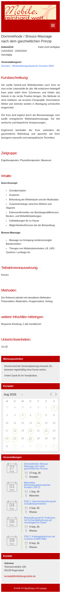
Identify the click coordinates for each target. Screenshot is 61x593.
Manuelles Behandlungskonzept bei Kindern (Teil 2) (37, 485)
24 (7, 438)
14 (38, 423)
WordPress (29, 588)
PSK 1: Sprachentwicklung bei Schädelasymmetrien (40, 502)
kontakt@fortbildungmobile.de (20, 576)
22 (46, 431)
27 (30, 439)
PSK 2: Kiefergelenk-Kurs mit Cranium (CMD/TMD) (39, 537)
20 (30, 431)
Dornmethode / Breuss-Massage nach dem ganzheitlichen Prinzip (36, 466)
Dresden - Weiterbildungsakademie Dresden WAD (27, 66)
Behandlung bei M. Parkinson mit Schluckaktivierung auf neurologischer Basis (39, 520)
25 (14, 438)
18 (14, 431)
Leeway (42, 588)
